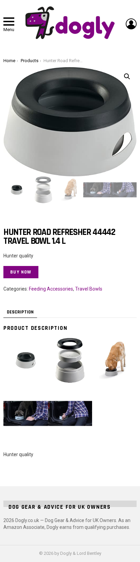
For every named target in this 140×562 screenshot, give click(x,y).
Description (20, 312)
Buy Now (21, 272)
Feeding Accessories (51, 289)
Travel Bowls (88, 289)
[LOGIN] (131, 23)
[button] (127, 76)
